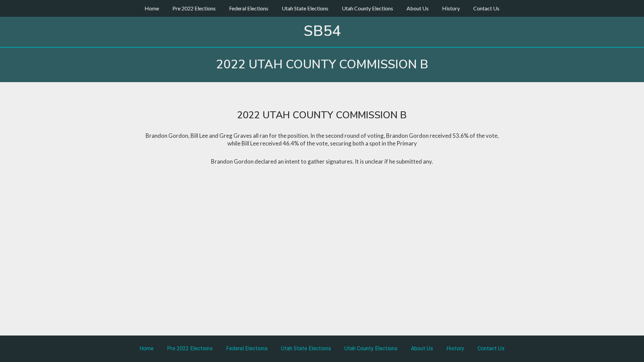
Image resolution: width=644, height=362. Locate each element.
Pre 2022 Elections (194, 8)
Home (152, 8)
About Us (418, 8)
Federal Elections (248, 8)
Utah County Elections (367, 8)
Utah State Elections (305, 8)
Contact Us (486, 8)
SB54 (322, 31)
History (451, 8)
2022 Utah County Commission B (322, 64)
